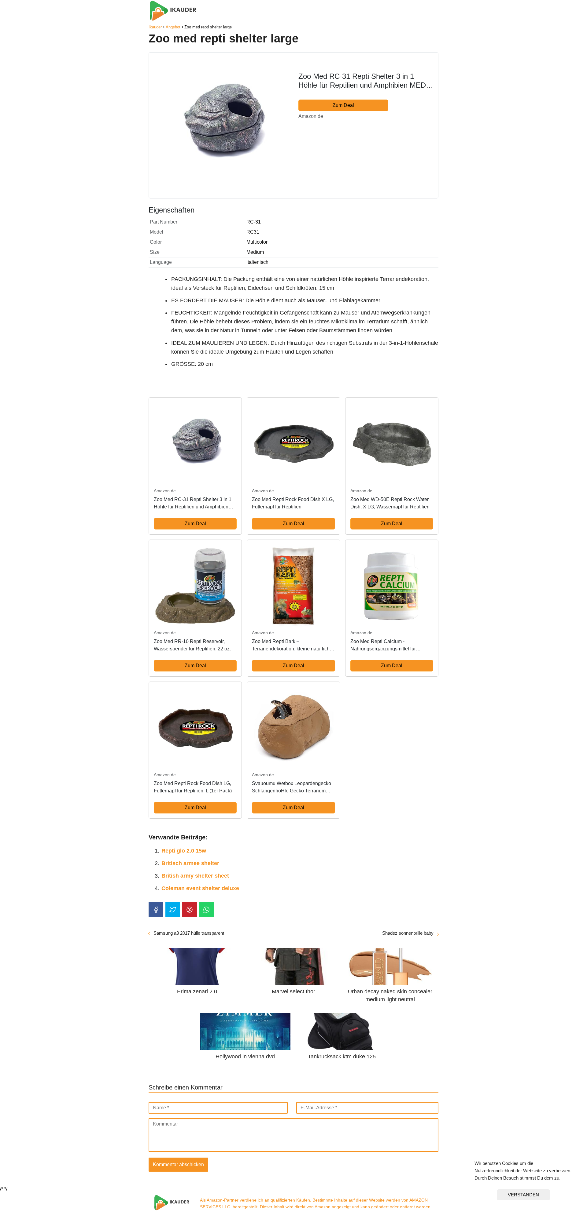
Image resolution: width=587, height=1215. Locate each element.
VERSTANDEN (523, 1194)
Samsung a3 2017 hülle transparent (188, 933)
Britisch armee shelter (190, 863)
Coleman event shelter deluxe (200, 888)
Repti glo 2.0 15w (183, 851)
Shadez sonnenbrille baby (408, 933)
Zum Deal (343, 105)
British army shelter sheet (195, 876)
